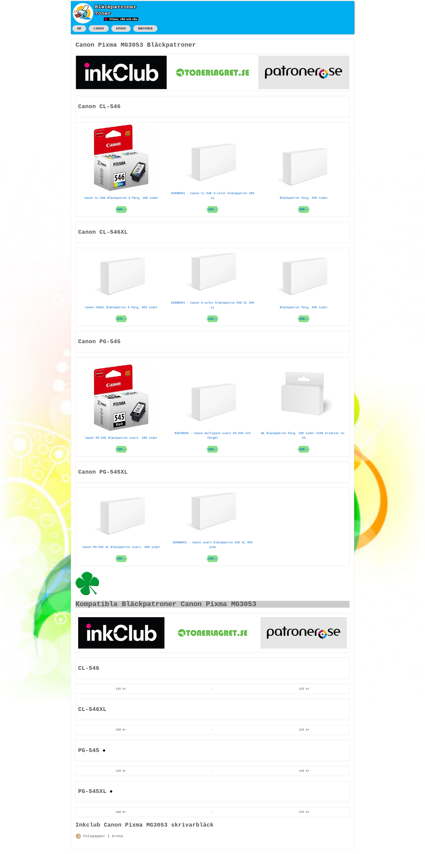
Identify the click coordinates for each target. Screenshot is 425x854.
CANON (99, 28)
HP (79, 28)
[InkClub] (121, 72)
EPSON (121, 28)
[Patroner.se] (303, 72)
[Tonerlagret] (212, 72)
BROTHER (145, 28)
